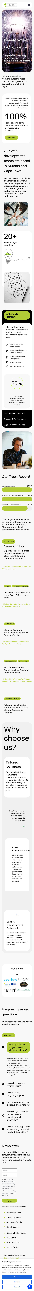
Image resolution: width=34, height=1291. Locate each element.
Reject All (17, 1287)
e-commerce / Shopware (20, 586)
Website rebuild (9, 623)
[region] (17, 1275)
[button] (11, 138)
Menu (29, 5)
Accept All (17, 1277)
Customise (17, 1282)
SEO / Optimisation (10, 661)
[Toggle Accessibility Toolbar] (29, 1286)
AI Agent (7, 586)
